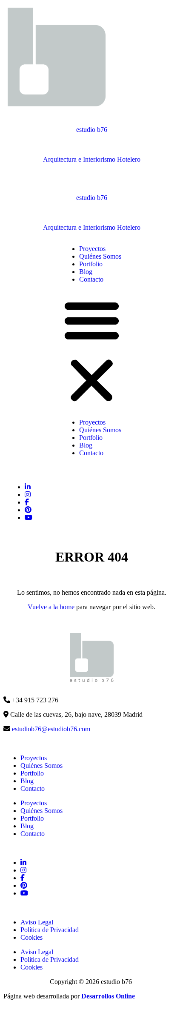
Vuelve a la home (51, 606)
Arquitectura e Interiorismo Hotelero (91, 159)
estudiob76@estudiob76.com (51, 729)
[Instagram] (28, 494)
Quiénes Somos (100, 256)
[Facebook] (27, 502)
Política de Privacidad (49, 929)
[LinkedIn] (28, 486)
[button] (91, 351)
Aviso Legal (36, 922)
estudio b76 (91, 129)
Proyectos (92, 248)
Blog (85, 271)
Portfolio (91, 264)
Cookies (31, 937)
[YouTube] (28, 509)
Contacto (91, 279)
